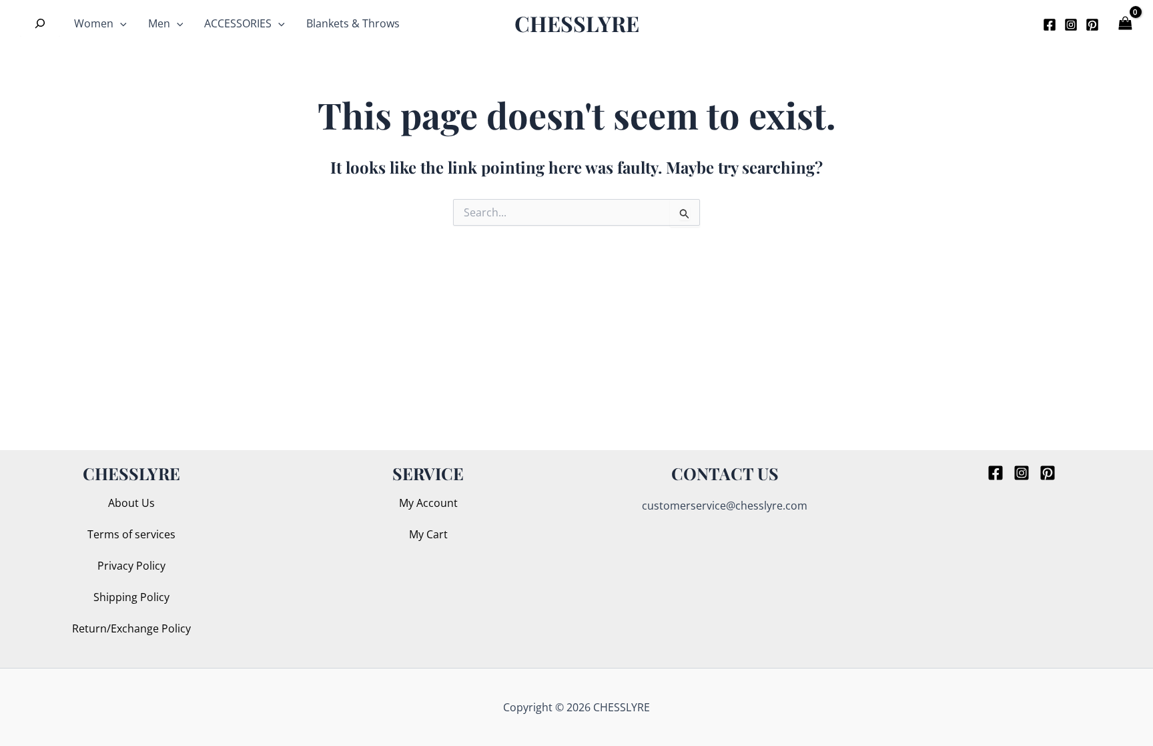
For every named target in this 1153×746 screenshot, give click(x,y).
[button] (1012, 23)
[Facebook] (1049, 24)
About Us (131, 503)
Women (93, 23)
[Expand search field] (40, 23)
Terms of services (131, 534)
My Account (428, 503)
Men (159, 23)
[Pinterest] (1092, 24)
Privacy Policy (131, 565)
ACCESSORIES (238, 23)
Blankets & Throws (353, 23)
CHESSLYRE (576, 23)
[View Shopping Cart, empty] (1126, 23)
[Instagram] (1071, 24)
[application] (120, 23)
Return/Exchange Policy (131, 628)
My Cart (428, 534)
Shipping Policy (131, 597)
